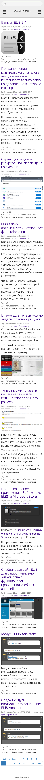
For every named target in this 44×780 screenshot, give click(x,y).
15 (24, 763)
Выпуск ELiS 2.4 (13, 22)
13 (14, 763)
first (4, 759)
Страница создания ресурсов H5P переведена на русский (21, 163)
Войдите (4, 62)
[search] (22, 4)
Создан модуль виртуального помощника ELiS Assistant (21, 704)
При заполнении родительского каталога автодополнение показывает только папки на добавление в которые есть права (21, 78)
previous (12, 759)
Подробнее (6, 56)
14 (19, 763)
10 (36, 759)
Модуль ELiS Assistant (18, 634)
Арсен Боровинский (21, 29)
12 (9, 763)
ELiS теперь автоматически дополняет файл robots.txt (22, 228)
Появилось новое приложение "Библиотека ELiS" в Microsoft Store (21, 492)
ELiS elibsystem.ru (22, 777)
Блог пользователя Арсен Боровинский (18, 59)
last (39, 763)
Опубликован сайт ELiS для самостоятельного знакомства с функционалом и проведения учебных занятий (19, 579)
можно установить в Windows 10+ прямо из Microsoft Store (21, 534)
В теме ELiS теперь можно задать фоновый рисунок (22, 317)
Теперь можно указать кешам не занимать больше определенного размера (19, 396)
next (33, 763)
